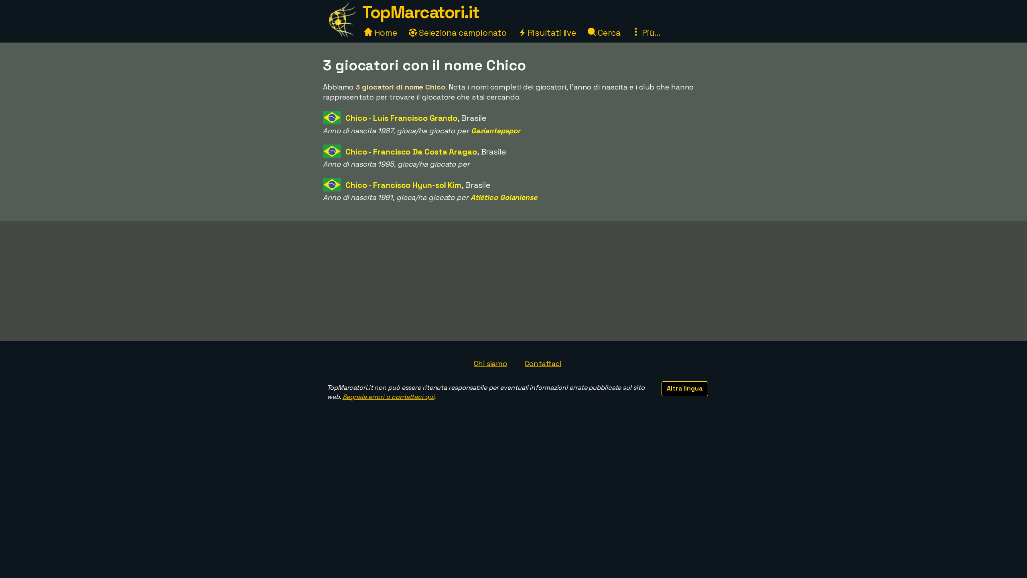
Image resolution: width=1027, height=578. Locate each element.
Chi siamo (490, 363)
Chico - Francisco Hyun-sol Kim (403, 185)
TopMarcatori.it (420, 12)
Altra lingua (685, 388)
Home (384, 32)
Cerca (608, 32)
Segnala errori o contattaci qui (388, 397)
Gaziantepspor (495, 130)
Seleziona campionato (462, 32)
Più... (650, 32)
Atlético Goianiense (504, 197)
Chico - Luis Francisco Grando (401, 118)
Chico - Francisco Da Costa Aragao (411, 152)
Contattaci (543, 363)
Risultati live (551, 32)
